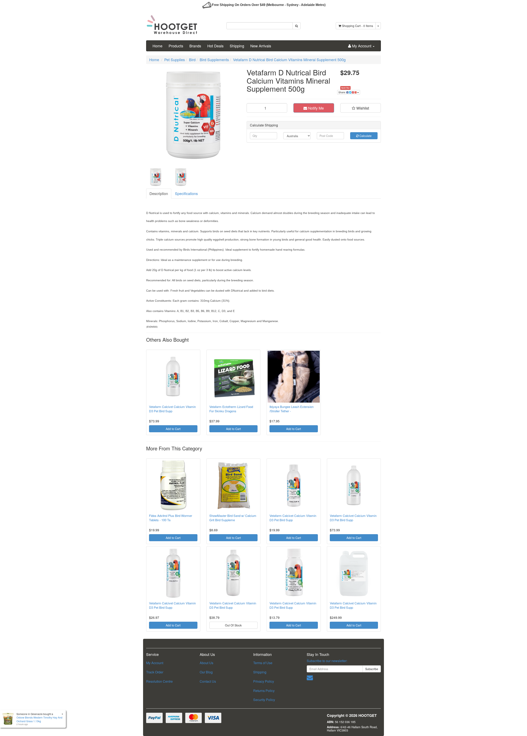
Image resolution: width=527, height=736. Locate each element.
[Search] (297, 25)
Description (158, 193)
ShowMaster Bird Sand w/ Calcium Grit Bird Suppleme (232, 517)
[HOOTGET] (172, 23)
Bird (192, 59)
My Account (154, 662)
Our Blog (206, 672)
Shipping (237, 45)
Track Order (154, 672)
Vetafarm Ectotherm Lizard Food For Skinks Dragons (231, 408)
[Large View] (155, 177)
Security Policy (264, 699)
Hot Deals (215, 45)
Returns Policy (264, 690)
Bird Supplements (214, 59)
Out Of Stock (233, 625)
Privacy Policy (263, 681)
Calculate (365, 136)
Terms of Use (262, 662)
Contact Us (208, 681)
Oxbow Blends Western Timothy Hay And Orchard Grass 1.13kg (39, 719)
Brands (195, 45)
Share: (342, 92)
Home (157, 45)
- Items (357, 26)
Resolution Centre (159, 681)
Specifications (186, 193)
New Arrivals (260, 45)
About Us (206, 662)
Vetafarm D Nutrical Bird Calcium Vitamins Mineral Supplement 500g (289, 59)
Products (176, 45)
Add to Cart (173, 429)
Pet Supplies (174, 59)
